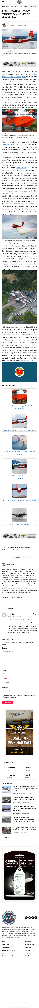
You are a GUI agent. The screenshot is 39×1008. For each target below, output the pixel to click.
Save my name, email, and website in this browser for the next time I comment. (20, 696)
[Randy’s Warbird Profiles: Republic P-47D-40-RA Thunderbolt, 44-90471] (6, 830)
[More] (27, 1005)
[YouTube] (36, 564)
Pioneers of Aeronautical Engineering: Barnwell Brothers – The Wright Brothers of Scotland (24, 819)
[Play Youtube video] (19, 372)
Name (4, 670)
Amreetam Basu (16, 813)
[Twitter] (28, 768)
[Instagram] (10, 776)
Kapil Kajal (15, 824)
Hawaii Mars (17, 550)
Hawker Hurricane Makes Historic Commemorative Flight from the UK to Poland (25, 789)
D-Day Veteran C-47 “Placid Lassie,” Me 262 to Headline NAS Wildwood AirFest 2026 (24, 808)
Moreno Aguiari (10, 25)
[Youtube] (28, 776)
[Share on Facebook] (12, 1005)
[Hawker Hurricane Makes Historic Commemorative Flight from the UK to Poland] (6, 789)
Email (4, 679)
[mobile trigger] (3, 2)
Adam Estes (15, 832)
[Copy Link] (19, 1005)
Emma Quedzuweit (17, 793)
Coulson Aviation (7, 550)
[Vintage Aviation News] (19, 2)
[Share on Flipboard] (27, 557)
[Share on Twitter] (16, 1005)
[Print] (23, 1005)
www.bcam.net (29, 360)
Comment (6, 648)
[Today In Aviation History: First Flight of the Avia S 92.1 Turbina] (6, 799)
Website (5, 687)
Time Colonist (21, 168)
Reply (34, 614)
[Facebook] (34, 564)
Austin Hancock (16, 802)
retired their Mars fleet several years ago (16, 144)
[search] (35, 2)
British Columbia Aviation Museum (20, 547)
